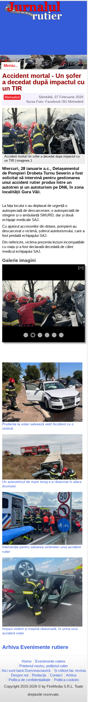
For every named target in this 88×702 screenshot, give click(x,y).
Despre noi (19, 675)
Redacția (39, 675)
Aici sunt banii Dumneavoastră (26, 670)
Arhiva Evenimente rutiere (35, 647)
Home (27, 661)
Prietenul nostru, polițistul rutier (43, 666)
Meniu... (11, 66)
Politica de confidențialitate (29, 680)
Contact (56, 675)
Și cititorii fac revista (70, 670)
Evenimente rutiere (50, 661)
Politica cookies (66, 680)
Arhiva (71, 675)
